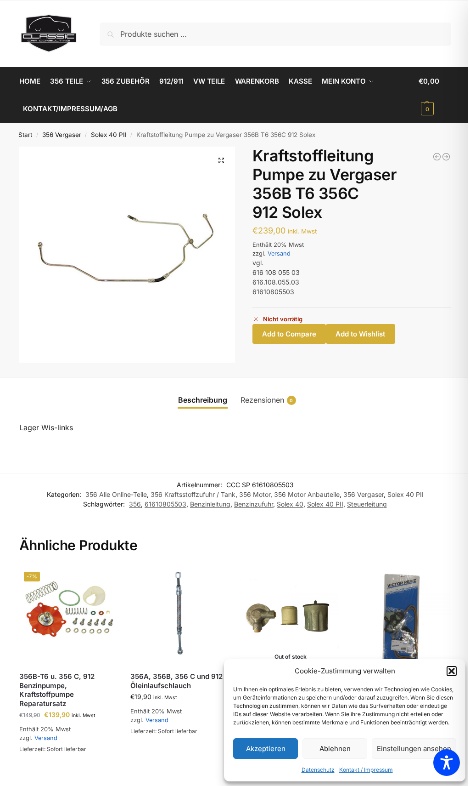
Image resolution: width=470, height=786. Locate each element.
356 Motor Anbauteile (307, 494)
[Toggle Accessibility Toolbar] (446, 762)
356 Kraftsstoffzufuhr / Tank (193, 494)
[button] (451, 671)
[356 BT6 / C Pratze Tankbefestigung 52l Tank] (437, 156)
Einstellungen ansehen (414, 748)
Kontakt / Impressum (366, 769)
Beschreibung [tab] (202, 399)
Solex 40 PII (109, 134)
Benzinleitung (210, 504)
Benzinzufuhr (253, 504)
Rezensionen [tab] (267, 399)
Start (25, 134)
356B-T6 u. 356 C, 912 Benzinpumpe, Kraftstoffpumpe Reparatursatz (57, 690)
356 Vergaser (61, 134)
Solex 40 (290, 504)
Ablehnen (335, 748)
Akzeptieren (265, 748)
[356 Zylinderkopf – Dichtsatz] (401, 616)
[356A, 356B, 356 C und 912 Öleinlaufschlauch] (179, 616)
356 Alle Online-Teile (116, 494)
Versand (279, 253)
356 (135, 504)
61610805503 (165, 504)
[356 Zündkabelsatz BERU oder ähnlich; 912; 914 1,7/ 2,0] (446, 156)
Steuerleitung (367, 504)
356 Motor (254, 494)
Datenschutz (318, 769)
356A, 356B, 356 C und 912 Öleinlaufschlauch (176, 681)
